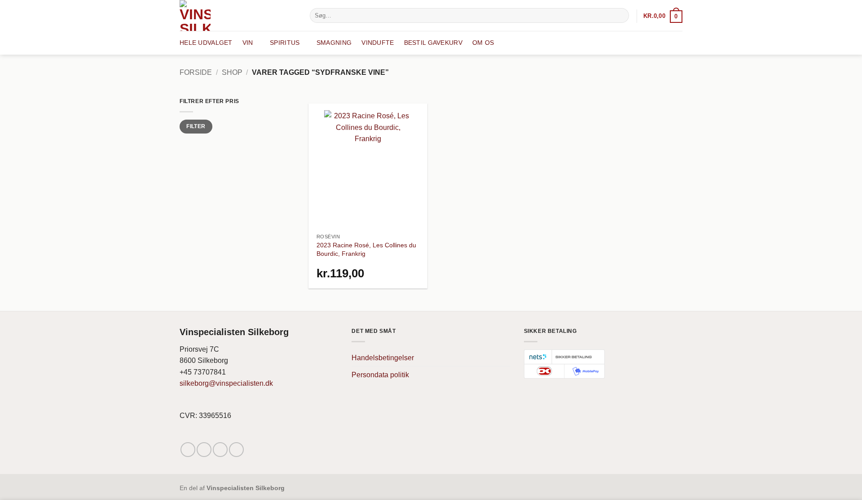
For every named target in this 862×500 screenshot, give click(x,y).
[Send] (620, 15)
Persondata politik (380, 375)
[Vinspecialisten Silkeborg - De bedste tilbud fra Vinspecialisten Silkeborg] (238, 15)
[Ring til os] (236, 449)
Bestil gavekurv (433, 42)
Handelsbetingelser (383, 358)
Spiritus (284, 42)
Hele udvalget (206, 42)
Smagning (334, 42)
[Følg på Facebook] (187, 449)
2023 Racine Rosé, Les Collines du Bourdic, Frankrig (366, 249)
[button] (662, 16)
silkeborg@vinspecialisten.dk (226, 383)
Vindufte (377, 42)
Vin (247, 42)
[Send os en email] (220, 449)
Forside (196, 72)
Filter (195, 126)
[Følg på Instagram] (204, 449)
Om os (483, 42)
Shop (232, 72)
